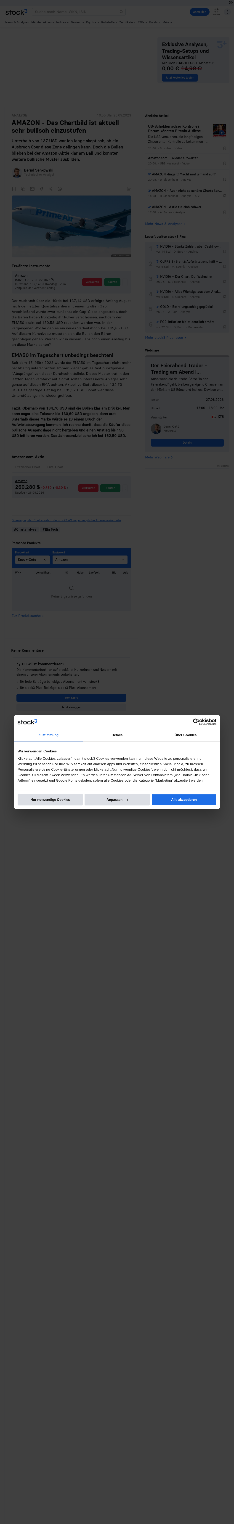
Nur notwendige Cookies (50, 800)
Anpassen (114, 800)
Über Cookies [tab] (186, 735)
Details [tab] (117, 735)
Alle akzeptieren (184, 800)
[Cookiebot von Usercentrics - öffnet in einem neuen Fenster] (196, 721)
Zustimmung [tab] (48, 735)
